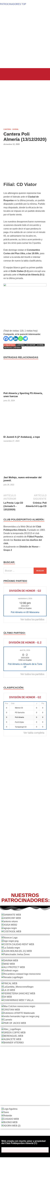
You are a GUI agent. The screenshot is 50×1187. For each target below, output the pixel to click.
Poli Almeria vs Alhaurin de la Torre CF (25, 665)
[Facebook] (5, 338)
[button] (7, 73)
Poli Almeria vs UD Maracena (25, 612)
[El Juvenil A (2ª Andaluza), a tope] (25, 421)
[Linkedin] (15, 338)
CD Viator (30, 345)
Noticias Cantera (12, 348)
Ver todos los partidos (32, 619)
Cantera (7, 129)
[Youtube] (32, 1150)
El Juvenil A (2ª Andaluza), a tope (21, 437)
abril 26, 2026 (25, 650)
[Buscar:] (25, 571)
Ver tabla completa (33, 732)
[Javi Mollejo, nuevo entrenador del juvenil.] (25, 461)
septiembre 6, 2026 (25, 599)
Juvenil (15, 129)
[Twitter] (10, 338)
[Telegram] (25, 338)
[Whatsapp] (20, 338)
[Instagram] (29, 1150)
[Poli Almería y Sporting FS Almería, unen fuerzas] (25, 377)
